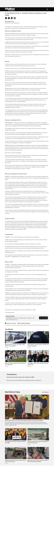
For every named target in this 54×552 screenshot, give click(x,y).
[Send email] (15, 18)
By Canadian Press (9, 21)
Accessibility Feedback (24, 323)
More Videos (45, 392)
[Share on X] (6, 18)
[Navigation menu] (47, 9)
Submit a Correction (11, 323)
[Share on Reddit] (12, 18)
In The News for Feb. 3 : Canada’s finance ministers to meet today (26, 14)
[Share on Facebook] (9, 18)
